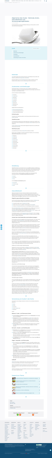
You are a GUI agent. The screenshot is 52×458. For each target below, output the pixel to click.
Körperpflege (19, 430)
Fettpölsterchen (25, 203)
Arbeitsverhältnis (37, 425)
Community (44, 424)
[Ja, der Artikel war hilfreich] (18, 415)
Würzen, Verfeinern (16, 308)
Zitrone (38, 248)
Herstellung (15, 54)
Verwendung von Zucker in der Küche (20, 57)
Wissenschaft (31, 435)
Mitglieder (44, 425)
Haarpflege (19, 427)
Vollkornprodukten (23, 284)
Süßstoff (13, 361)
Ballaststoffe (24, 130)
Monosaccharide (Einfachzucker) (18, 109)
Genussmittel (31, 427)
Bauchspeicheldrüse (15, 210)
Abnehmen (12, 424)
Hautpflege (19, 429)
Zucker (13, 76)
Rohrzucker (14, 101)
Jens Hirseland (12, 402)
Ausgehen (31, 424)
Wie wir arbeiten (45, 431)
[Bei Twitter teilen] (1, 227)
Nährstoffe (12, 427)
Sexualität (25, 428)
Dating (24, 425)
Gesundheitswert (16, 55)
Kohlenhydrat (24, 79)
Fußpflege (19, 425)
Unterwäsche (19, 437)
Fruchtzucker (15, 98)
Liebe (24, 0)
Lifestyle (30, 0)
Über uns (45, 428)
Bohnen (24, 293)
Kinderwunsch (25, 434)
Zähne (22, 364)
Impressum (39, 453)
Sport (20, 0)
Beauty (22, 0)
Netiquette (44, 426)
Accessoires (19, 424)
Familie (27, 0)
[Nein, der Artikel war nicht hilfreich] (20, 415)
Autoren (44, 430)
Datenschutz (42, 453)
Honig (17, 117)
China (14, 178)
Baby (24, 432)
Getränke (12, 425)
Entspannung (6, 429)
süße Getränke (37, 247)
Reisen (31, 430)
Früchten (13, 117)
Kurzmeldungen (36, 0)
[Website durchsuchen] (44, 1)
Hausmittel (6, 430)
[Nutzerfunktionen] (46, 1)
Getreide (30, 122)
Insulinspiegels (33, 204)
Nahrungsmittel (10, 2)
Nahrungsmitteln (21, 77)
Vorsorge (6, 439)
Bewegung (12, 432)
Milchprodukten (18, 125)
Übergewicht (31, 213)
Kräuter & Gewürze (15, 2)
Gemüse (18, 254)
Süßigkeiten (27, 247)
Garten (31, 426)
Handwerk (31, 428)
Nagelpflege (19, 435)
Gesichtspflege (20, 426)
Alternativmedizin (7, 424)
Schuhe (19, 436)
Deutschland (15, 182)
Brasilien (14, 176)
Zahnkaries (24, 214)
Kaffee (15, 324)
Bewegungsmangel (25, 213)
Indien (14, 177)
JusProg (37, 447)
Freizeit (31, 425)
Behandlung (6, 427)
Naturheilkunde (7, 437)
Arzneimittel (6, 426)
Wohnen (31, 436)
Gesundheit (13, 0)
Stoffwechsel (36, 200)
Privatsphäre (45, 453)
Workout (12, 433)
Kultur (30, 429)
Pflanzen (27, 88)
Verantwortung (21, 220)
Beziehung (25, 424)
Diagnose (6, 428)
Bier (39, 122)
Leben (24, 435)
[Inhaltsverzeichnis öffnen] (50, 450)
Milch (13, 125)
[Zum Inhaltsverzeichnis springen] (26, 83)
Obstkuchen (23, 343)
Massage (6, 436)
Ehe (24, 426)
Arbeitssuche (37, 424)
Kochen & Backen (13, 426)
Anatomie (6, 425)
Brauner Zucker (15, 139)
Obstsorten (24, 249)
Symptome (6, 438)
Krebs (24, 227)
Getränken (27, 77)
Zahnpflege (19, 438)
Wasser (31, 248)
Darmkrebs (29, 272)
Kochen (14, 305)
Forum (40, 0)
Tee (17, 332)
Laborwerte (6, 435)
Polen (14, 185)
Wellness (6, 440)
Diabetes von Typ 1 (32, 210)
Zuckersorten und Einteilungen (19, 52)
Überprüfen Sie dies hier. (28, 450)
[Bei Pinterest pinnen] (1, 229)
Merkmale (15, 51)
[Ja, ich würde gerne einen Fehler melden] (33, 415)
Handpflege (19, 428)
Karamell (14, 145)
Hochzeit (25, 427)
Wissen (36, 429)
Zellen (19, 257)
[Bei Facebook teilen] (1, 225)
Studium (36, 427)
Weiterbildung (37, 428)
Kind (24, 433)
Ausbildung (36, 426)
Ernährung (17, 0)
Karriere (32, 0)
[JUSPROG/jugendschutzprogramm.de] (39, 444)
